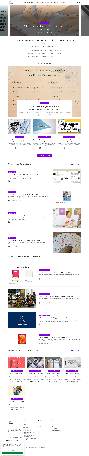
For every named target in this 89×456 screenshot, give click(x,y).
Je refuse (12, 450)
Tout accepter (12, 452)
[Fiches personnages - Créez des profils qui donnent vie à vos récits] (44, 91)
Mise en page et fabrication (64, 2)
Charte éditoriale (43, 447)
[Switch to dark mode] (80, 2)
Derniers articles (26, 2)
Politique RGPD (37, 447)
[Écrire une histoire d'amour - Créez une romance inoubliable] (44, 20)
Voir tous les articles (76, 164)
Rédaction (40, 420)
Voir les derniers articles (44, 155)
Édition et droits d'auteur (49, 2)
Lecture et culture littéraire (39, 2)
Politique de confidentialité (26, 447)
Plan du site (49, 447)
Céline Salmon (40, 424)
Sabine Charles (40, 426)
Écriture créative (32, 2)
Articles (24, 420)
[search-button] (77, 2)
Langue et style (56, 2)
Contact (32, 447)
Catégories (54, 420)
